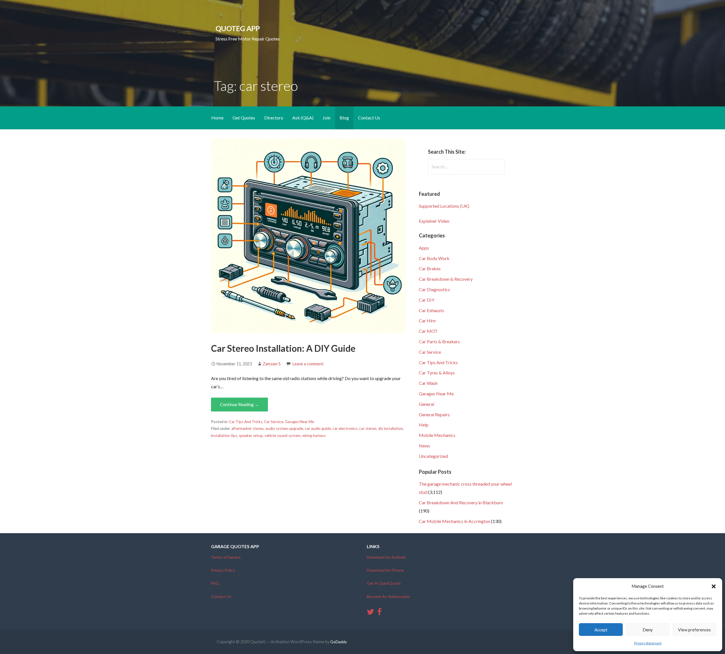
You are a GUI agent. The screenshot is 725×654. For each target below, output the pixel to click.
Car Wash (428, 383)
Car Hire (427, 320)
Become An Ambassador (388, 596)
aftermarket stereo (247, 428)
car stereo (367, 428)
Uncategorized (433, 456)
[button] (714, 586)
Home (217, 117)
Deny (648, 629)
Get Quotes (244, 117)
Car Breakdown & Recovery (446, 279)
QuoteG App (238, 28)
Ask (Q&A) (303, 117)
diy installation (390, 428)
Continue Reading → (239, 404)
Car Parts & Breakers (439, 341)
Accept (600, 629)
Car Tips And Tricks (245, 421)
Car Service (273, 421)
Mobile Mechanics (437, 435)
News (424, 445)
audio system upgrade (284, 428)
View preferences (694, 629)
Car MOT (428, 331)
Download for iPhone (385, 570)
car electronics (344, 428)
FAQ (215, 583)
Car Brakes (430, 268)
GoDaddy (338, 641)
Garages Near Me (299, 421)
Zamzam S (272, 363)
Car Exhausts (431, 310)
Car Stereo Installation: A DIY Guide (283, 348)
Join (326, 117)
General (426, 404)
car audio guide (318, 428)
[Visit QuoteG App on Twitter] (370, 613)
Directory (273, 117)
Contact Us (369, 117)
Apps (424, 247)
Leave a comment (308, 363)
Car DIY (426, 300)
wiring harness (314, 435)
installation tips (224, 435)
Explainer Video (434, 221)
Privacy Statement (648, 643)
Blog (344, 117)
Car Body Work (434, 258)
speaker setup (251, 435)
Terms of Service (226, 557)
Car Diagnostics (434, 289)
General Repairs (434, 414)
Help (423, 424)
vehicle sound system (282, 435)
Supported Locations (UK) (444, 206)
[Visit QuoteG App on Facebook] (379, 613)
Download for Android (386, 557)
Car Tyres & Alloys (437, 372)
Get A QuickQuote (384, 583)
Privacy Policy (223, 570)
